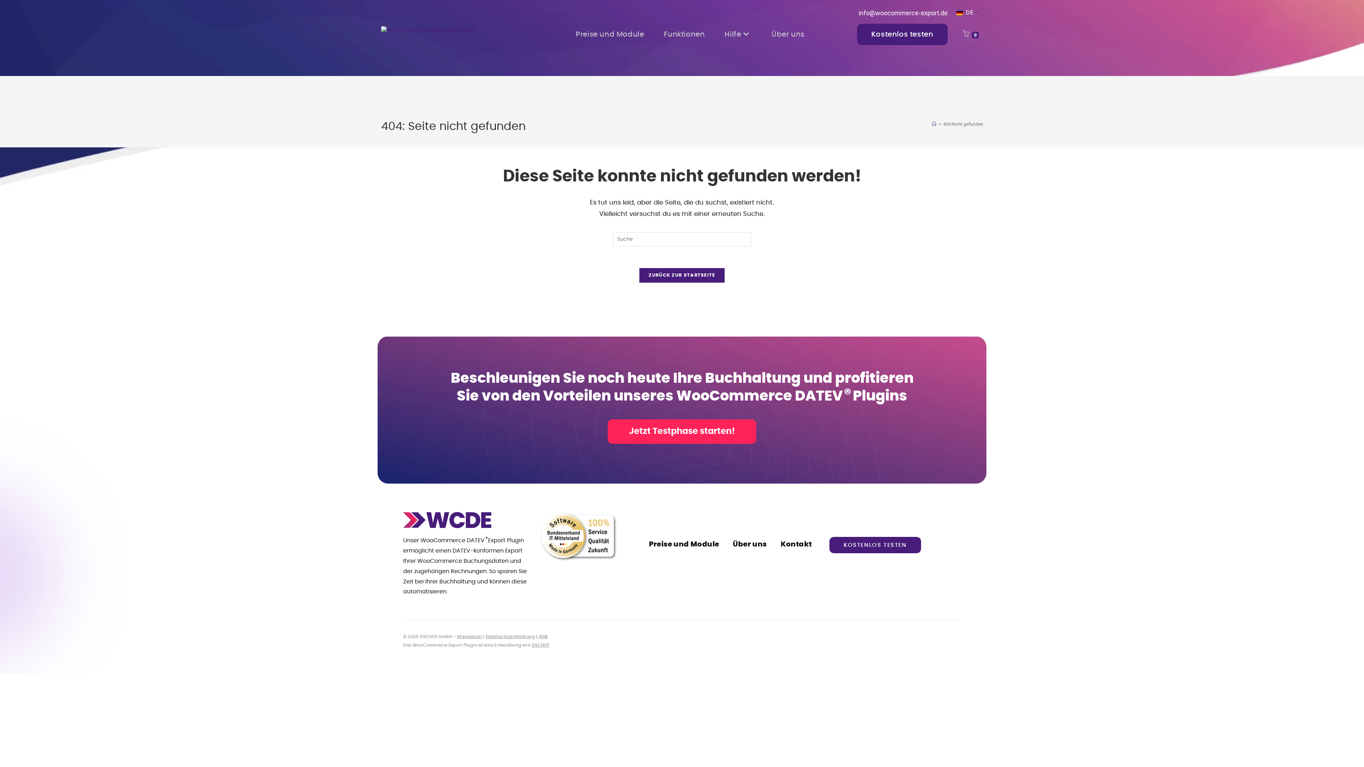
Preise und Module (684, 544)
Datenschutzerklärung (510, 637)
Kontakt (796, 544)
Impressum (469, 637)
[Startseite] (934, 124)
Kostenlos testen (875, 545)
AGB (543, 637)
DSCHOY (541, 645)
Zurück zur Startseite (682, 275)
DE (969, 12)
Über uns (750, 544)
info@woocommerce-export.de (903, 13)
